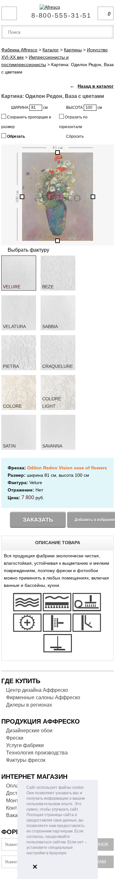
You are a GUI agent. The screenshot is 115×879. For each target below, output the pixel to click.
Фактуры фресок (25, 760)
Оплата (15, 785)
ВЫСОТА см (84, 107)
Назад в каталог (96, 86)
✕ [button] (35, 866)
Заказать (38, 520)
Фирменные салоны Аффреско (43, 697)
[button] (69, 853)
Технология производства (37, 752)
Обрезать (15, 136)
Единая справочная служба (58, 13)
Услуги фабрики (25, 745)
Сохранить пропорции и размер (26, 122)
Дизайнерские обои (29, 730)
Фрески (14, 738)
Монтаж (15, 800)
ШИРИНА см (29, 107)
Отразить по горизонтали (73, 122)
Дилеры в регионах (29, 705)
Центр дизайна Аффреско (37, 690)
